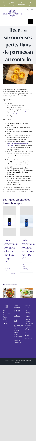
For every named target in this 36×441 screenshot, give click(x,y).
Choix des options (24, 266)
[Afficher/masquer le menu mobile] (32, 10)
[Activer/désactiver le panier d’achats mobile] (28, 10)
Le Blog (27, 316)
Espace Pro (29, 324)
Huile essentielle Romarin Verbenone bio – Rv (28, 247)
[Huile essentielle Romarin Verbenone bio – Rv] (26, 221)
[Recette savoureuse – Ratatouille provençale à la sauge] (9, 289)
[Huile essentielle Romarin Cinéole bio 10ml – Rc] (9, 221)
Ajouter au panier (7, 270)
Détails (13, 273)
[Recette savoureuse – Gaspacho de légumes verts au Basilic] (26, 289)
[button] (4, 292)
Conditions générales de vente (28, 332)
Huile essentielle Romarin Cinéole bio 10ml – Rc (11, 249)
